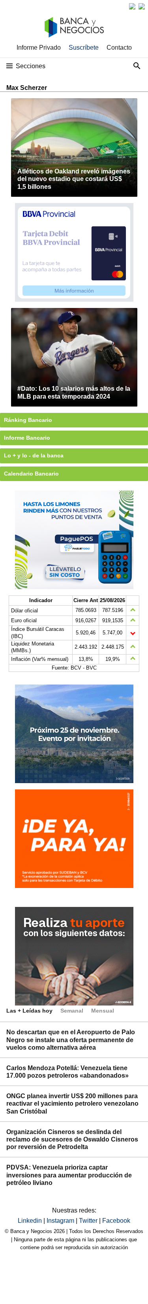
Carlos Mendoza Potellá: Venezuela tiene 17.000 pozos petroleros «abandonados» (67, 1072)
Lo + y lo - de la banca (34, 455)
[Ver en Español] (142, 6)
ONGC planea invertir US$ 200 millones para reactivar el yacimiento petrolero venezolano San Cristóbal (72, 1103)
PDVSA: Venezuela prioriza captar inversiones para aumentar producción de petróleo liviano (69, 1175)
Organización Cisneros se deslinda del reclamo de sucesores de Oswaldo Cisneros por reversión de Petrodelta (72, 1139)
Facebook (116, 1220)
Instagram (61, 1220)
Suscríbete (84, 47)
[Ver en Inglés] (132, 6)
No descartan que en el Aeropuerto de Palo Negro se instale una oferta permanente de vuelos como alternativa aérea (70, 1039)
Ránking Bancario (28, 420)
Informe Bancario (27, 438)
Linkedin (30, 1220)
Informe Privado (39, 47)
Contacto (119, 47)
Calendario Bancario (31, 473)
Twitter (89, 1220)
